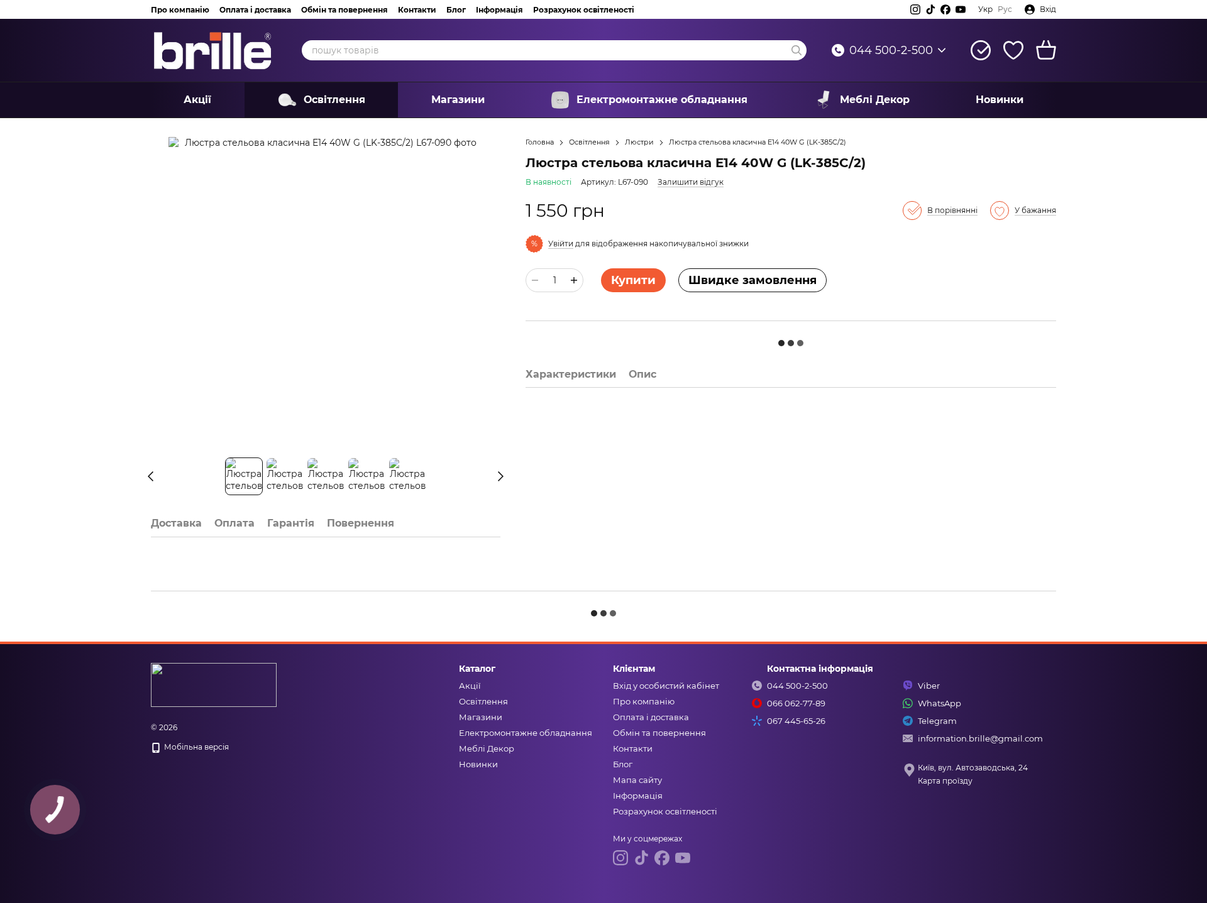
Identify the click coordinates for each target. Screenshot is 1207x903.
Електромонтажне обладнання (661, 100)
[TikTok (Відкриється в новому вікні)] (930, 9)
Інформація (499, 9)
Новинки (999, 100)
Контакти (417, 9)
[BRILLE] (214, 684)
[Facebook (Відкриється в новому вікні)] (945, 9)
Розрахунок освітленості (583, 9)
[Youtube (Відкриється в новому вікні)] (961, 9)
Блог (456, 9)
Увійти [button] (560, 243)
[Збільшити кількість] (574, 280)
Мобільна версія (195, 747)
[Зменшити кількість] (535, 280)
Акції (197, 100)
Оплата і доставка (255, 9)
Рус (1005, 9)
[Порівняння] (981, 50)
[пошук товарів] (796, 50)
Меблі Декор (875, 100)
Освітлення (334, 100)
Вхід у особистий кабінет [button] (666, 686)
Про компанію (180, 9)
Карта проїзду (945, 780)
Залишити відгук (691, 182)
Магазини (458, 100)
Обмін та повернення (344, 9)
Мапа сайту (637, 780)
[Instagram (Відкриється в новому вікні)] (915, 9)
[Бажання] (1013, 50)
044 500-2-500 (891, 50)
